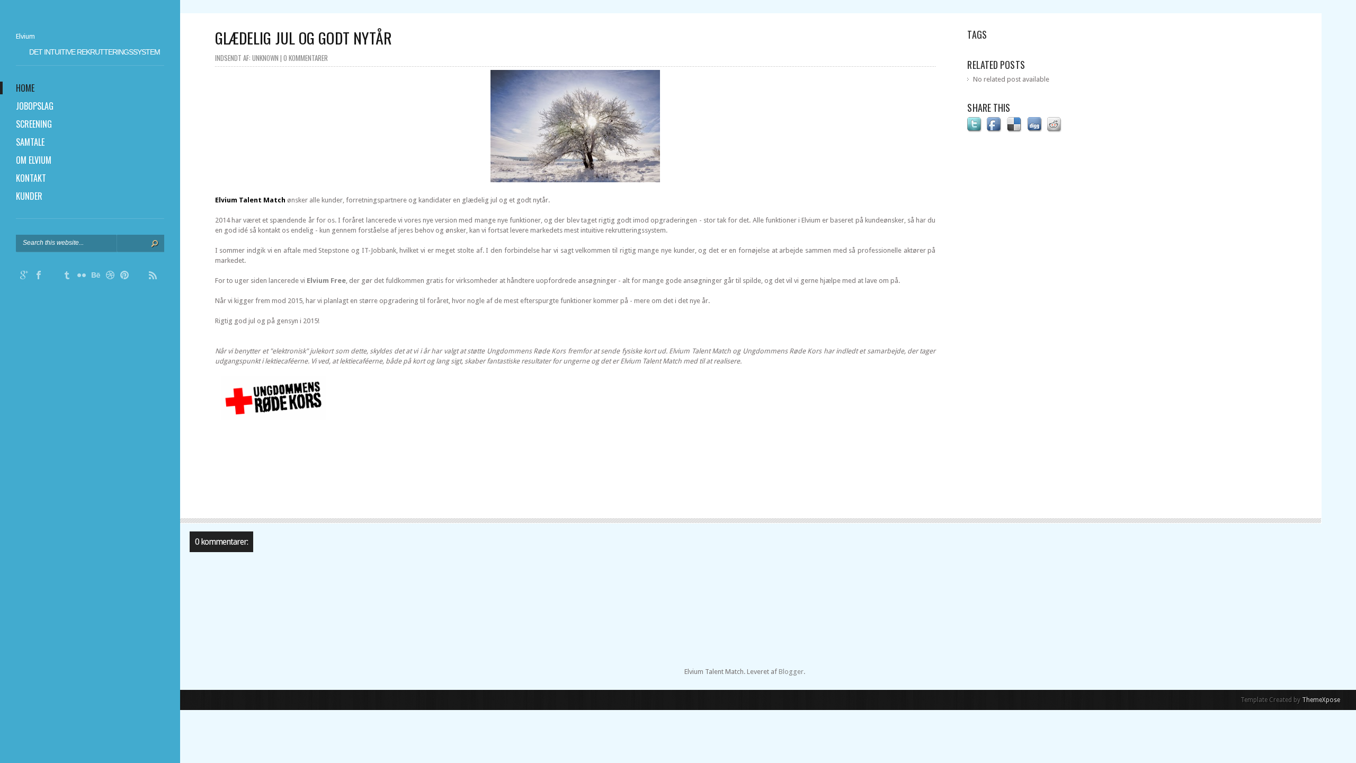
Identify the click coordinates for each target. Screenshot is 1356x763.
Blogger (791, 672)
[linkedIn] (139, 276)
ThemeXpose (1321, 700)
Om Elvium (33, 160)
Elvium (25, 36)
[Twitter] (53, 276)
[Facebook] (38, 276)
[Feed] (153, 276)
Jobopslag (34, 106)
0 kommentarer (305, 57)
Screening (34, 124)
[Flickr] (81, 276)
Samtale (30, 142)
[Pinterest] (124, 276)
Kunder (29, 196)
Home (25, 88)
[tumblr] (67, 276)
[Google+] (24, 276)
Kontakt (31, 178)
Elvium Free (326, 281)
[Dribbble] (110, 276)
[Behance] (96, 276)
